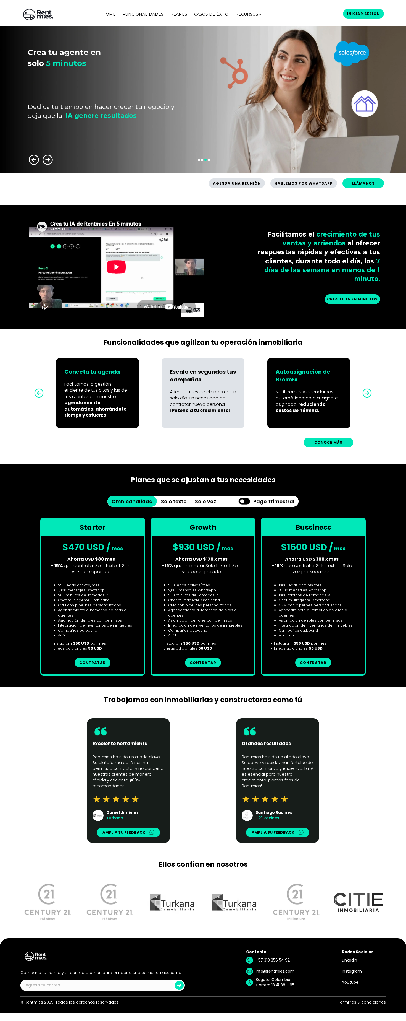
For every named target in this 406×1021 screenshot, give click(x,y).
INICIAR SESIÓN (363, 13)
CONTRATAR (92, 662)
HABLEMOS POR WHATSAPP (304, 183)
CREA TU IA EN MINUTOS (352, 299)
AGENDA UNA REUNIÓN (237, 183)
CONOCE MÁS (328, 442)
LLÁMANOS (363, 183)
